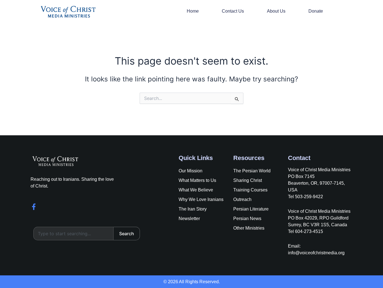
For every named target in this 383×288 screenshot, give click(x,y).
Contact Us (233, 11)
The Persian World (252, 170)
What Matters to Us (197, 180)
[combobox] (73, 233)
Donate (315, 11)
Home (193, 11)
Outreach (242, 199)
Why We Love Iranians (201, 199)
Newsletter (189, 218)
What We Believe (196, 190)
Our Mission (190, 170)
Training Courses (250, 190)
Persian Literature (251, 209)
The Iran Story (193, 209)
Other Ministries (248, 228)
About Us (276, 11)
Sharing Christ (247, 180)
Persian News (247, 218)
